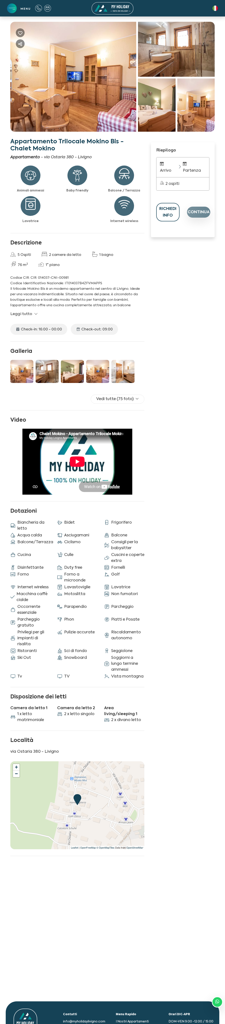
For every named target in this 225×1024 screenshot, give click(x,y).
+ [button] (16, 767)
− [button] (16, 773)
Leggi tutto (21, 314)
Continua (199, 212)
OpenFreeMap (88, 847)
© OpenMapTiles (105, 847)
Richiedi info (167, 212)
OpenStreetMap (134, 847)
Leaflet (74, 847)
